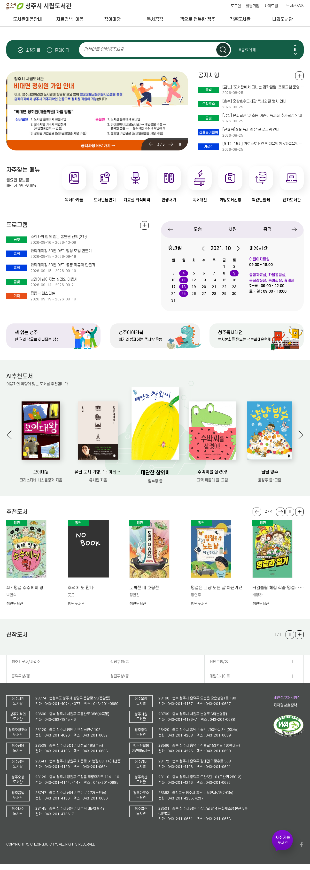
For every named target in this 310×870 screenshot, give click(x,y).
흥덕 (267, 229)
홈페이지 (62, 50)
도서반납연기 (105, 200)
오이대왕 (41, 472)
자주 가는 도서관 (282, 840)
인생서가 (169, 200)
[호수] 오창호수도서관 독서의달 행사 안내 (254, 101)
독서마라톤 (74, 200)
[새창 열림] (288, 736)
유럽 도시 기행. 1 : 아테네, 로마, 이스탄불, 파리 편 (98, 472)
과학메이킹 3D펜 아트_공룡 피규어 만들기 (63, 265)
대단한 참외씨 (155, 473)
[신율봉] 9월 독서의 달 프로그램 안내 (250, 129)
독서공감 (155, 19)
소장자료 (33, 50)
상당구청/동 (119, 662)
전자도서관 (292, 200)
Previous (295, 45)
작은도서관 (240, 19)
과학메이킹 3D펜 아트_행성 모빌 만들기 (61, 251)
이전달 (205, 248)
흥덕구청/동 (20, 676)
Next (295, 54)
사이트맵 (271, 6)
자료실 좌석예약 (137, 200)
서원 (232, 229)
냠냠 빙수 (269, 472)
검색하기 (223, 49)
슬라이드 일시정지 (295, 49)
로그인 (236, 6)
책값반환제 (261, 200)
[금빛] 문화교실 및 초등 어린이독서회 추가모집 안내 (262, 115)
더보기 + (299, 512)
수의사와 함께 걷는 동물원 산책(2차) (59, 237)
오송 (198, 229)
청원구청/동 (119, 676)
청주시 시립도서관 (42, 6)
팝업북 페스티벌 (43, 293)
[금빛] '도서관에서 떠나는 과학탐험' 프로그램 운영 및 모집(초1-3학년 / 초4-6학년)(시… (263, 87)
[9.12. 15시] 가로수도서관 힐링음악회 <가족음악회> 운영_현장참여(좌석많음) (263, 144)
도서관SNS (295, 6)
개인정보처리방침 (287, 698)
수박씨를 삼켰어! (212, 472)
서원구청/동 (218, 662)
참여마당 (112, 19)
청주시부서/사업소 (25, 662)
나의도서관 (282, 19)
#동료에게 (247, 49)
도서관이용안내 (27, 19)
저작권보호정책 (285, 705)
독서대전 (199, 200)
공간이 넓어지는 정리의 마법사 (54, 279)
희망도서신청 (230, 200)
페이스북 (301, 844)
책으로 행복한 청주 (197, 19)
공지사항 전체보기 (299, 75)
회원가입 (252, 6)
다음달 (236, 248)
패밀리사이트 (219, 676)
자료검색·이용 (70, 19)
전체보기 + (144, 225)
